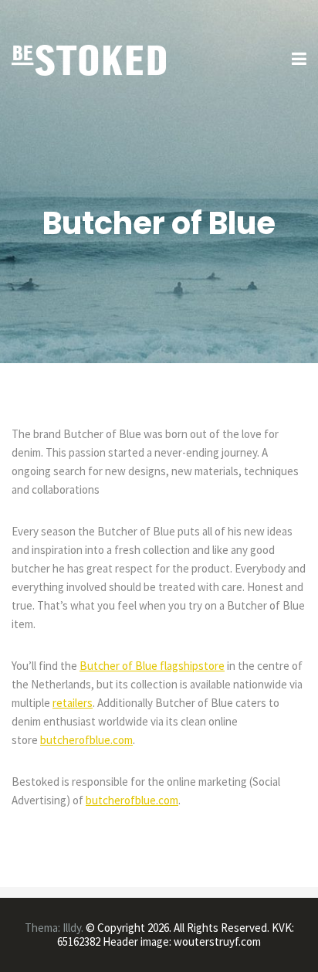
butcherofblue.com (86, 739)
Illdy (72, 927)
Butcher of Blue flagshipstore (152, 665)
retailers (72, 702)
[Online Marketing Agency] (89, 59)
